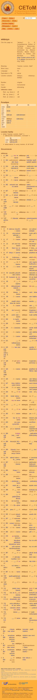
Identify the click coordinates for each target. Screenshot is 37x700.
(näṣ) (18, 588)
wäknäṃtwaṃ (21, 115)
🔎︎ (23, 18)
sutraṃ (12, 523)
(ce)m (31, 233)
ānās (30, 409)
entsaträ (12, 184)
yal (34, 527)
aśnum (16, 195)
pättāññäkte (33, 336)
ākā (13, 162)
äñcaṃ (18, 498)
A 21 (6, 244)
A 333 (6, 514)
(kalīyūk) (32, 592)
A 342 (6, 184)
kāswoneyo (32, 244)
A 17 (6, 239)
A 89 (6, 286)
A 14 (6, 233)
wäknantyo (20, 119)
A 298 (6, 490)
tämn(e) (15, 202)
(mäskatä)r (13, 599)
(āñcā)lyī (17, 557)
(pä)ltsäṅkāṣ (16, 496)
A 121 (6, 340)
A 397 (6, 553)
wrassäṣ (32, 472)
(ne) (19, 347)
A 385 (6, 546)
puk (28, 155)
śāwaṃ (32, 501)
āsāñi (34, 160)
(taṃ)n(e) (17, 328)
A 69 (6, 277)
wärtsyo (25, 650)
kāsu (13, 383)
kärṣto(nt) (13, 441)
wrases (31, 268)
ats (15, 605)
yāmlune (12, 639)
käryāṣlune (12, 544)
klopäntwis (32, 310)
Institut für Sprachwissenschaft (25, 687)
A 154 (6, 392)
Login (16, 28)
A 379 (6, 536)
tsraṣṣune (32, 599)
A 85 (6, 281)
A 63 (6, 266)
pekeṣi (34, 229)
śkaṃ (16, 162)
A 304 (6, 494)
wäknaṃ (9, 115)
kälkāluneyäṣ (16, 343)
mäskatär (17, 518)
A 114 (6, 332)
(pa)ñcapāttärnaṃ (14, 576)
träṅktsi (17, 383)
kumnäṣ (16, 501)
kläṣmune (32, 529)
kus (17, 248)
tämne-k (17, 538)
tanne (18, 259)
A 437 (6, 191)
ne (19, 248)
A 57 (6, 262)
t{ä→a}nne (17, 505)
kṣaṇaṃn (12, 277)
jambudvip (33, 481)
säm (30, 262)
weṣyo (14, 453)
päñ (35, 233)
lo (13, 319)
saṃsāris (13, 608)
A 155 (6, 396)
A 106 (6, 323)
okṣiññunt (32, 422)
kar (19, 244)
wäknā (9, 123)
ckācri (18, 301)
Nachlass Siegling (7, 23)
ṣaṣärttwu (32, 279)
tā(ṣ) (17, 592)
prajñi (31, 629)
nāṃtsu (31, 312)
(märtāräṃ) (32, 594)
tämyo (11, 252)
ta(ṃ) (18, 387)
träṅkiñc (16, 288)
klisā (30, 590)
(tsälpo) (17, 433)
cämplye (29, 188)
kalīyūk (31, 418)
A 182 (6, 413)
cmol (16, 244)
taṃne (16, 158)
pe (13, 536)
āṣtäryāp (32, 490)
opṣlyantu (32, 273)
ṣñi (30, 235)
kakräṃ (16, 536)
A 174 (6, 409)
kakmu (17, 457)
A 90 (6, 292)
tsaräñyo (14, 559)
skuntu (31, 430)
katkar (17, 396)
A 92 (6, 305)
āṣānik (29, 170)
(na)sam (15, 435)
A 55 (6, 257)
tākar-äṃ (13, 303)
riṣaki (31, 315)
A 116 (6, 336)
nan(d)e (31, 347)
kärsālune (17, 540)
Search (14, 26)
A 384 (6, 540)
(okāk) (14, 588)
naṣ (15, 155)
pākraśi (31, 459)
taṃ (16, 347)
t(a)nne (18, 264)
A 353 (6, 523)
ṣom (30, 334)
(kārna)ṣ (13, 449)
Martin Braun (26, 689)
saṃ (9, 631)
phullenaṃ (15, 481)
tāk (35, 514)
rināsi (34, 557)
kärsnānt (25, 629)
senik (13, 315)
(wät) (32, 612)
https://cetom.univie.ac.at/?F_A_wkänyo (11, 668)
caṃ (30, 389)
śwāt (17, 315)
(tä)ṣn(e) (15, 218)
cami (30, 266)
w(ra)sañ (32, 427)
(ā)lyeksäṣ (32, 349)
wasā (30, 383)
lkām (13, 248)
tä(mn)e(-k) (14, 168)
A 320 (6, 505)
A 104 (6, 319)
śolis (30, 392)
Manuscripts (6, 21)
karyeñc (17, 229)
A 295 (6, 470)
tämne (16, 177)
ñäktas (31, 371)
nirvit (33, 635)
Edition (11, 18)
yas (30, 413)
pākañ (31, 553)
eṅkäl (31, 257)
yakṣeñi (17, 273)
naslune (17, 546)
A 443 (6, 195)
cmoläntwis (10, 650)
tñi (30, 277)
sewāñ (14, 301)
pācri (18, 361)
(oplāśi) (34, 162)
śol (13, 565)
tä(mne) (16, 459)
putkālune (17, 542)
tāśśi (14, 275)
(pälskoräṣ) (32, 462)
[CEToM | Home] (18, 8)
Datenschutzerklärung (7, 693)
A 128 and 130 (6, 362)
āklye (31, 527)
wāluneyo (32, 275)
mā (33, 241)
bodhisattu (32, 264)
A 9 (6, 229)
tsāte (33, 561)
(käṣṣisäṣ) (16, 597)
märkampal (32, 338)
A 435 (6, 561)
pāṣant (18, 514)
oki (18, 485)
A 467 (6, 572)
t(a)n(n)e (17, 429)
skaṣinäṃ (15, 424)
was (17, 184)
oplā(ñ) (29, 162)
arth (35, 540)
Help (3, 28)
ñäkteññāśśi (33, 381)
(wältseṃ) (32, 464)
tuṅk (30, 329)
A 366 (6, 532)
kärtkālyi (29, 160)
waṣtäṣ (31, 301)
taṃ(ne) (15, 192)
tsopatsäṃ (32, 361)
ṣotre (11, 603)
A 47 (6, 252)
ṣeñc (28, 157)
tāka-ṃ (28, 658)
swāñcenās (30, 166)
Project (4, 18)
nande (31, 328)
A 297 (6, 485)
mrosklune (11, 635)
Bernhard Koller (15, 690)
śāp (30, 561)
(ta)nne (18, 283)
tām (30, 286)
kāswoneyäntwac (14, 548)
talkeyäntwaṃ (15, 286)
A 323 (6, 175)
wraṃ (14, 485)
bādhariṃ (33, 605)
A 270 (6, 457)
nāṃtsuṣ (11, 229)
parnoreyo (32, 363)
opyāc (31, 250)
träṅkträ (25, 631)
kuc (14, 418)
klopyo (15, 470)
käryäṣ (12, 629)
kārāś (12, 396)
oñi (13, 244)
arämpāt (31, 231)
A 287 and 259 (6, 464)
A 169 (6, 155)
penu (16, 166)
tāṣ (30, 245)
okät (30, 554)
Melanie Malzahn (9, 689)
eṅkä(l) (29, 200)
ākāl (30, 557)
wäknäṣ (9, 121)
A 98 (6, 310)
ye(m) (14, 385)
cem (13, 166)
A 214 (6, 418)
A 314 (6, 160)
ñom (24, 658)
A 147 (6, 383)
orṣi (30, 229)
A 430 (6, 557)
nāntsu (16, 565)
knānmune (32, 239)
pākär (13, 651)
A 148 (6, 387)
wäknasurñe (13, 140)
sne (15, 422)
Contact (10, 28)
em (35, 392)
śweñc (17, 319)
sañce (31, 603)
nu (17, 155)
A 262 (6, 427)
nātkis (29, 184)
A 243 (6, 422)
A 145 (6, 379)
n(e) (19, 525)
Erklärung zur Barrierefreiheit (20, 693)
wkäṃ (8, 107)
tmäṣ (33, 245)
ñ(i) (18, 441)
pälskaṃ (16, 235)
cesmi (29, 168)
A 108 (6, 328)
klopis (26, 647)
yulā (13, 546)
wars (18, 422)
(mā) (30, 588)
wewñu (31, 514)
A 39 (6, 248)
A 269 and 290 (6, 435)
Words (14, 21)
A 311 (6, 501)
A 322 (6, 170)
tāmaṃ (15, 292)
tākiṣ (8, 647)
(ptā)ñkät (32, 252)
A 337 (6, 518)
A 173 (6, 404)
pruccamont (16, 233)
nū (13, 186)
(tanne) (18, 252)
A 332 (6, 180)
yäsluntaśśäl (31, 186)
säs (19, 277)
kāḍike (35, 296)
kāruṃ (31, 597)
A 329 (6, 509)
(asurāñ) (12, 273)
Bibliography (6, 26)
